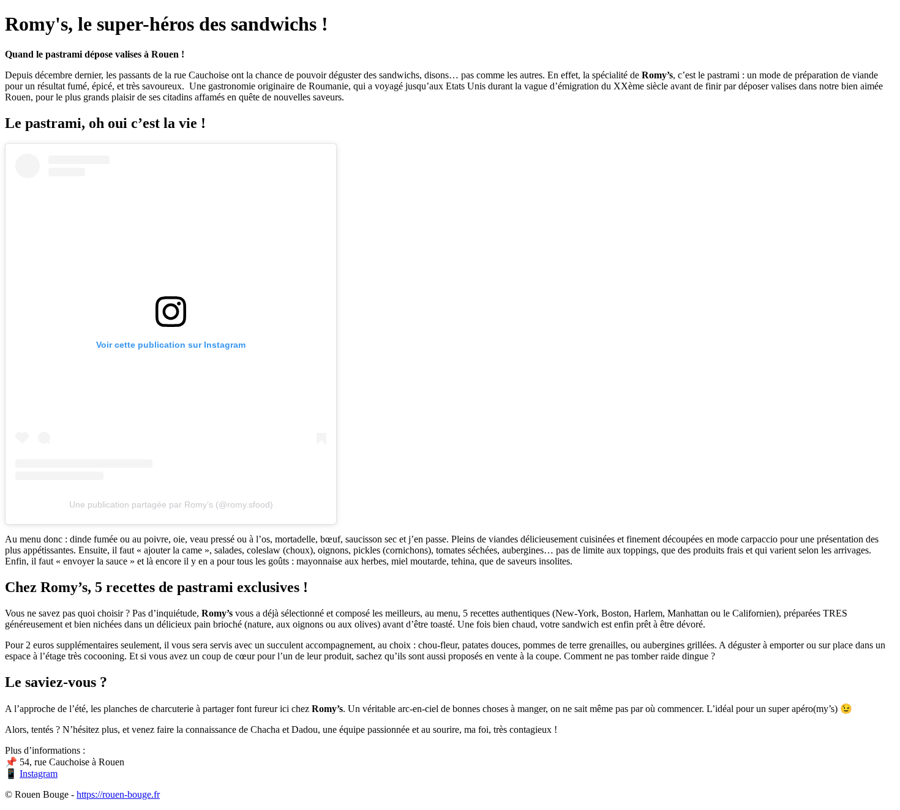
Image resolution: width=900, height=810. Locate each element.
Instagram (39, 773)
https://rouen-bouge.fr (118, 794)
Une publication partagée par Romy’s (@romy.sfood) (171, 504)
